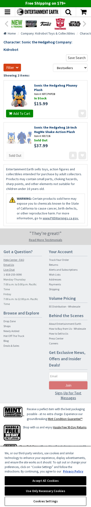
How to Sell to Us (58, 333)
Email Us (9, 264)
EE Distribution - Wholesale (64, 306)
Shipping (54, 289)
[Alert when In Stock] (73, 155)
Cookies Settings (45, 501)
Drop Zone (10, 321)
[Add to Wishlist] (82, 113)
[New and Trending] (17, 24)
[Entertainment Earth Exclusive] (31, 24)
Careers (53, 343)
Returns (53, 264)
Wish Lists (54, 274)
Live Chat (9, 269)
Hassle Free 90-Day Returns (69, 427)
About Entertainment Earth (65, 323)
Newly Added (11, 331)
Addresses (55, 279)
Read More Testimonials (45, 240)
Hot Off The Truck (14, 336)
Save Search (77, 58)
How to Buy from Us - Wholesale (67, 328)
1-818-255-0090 (13, 274)
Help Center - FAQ (14, 260)
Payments (55, 284)
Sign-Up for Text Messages (68, 395)
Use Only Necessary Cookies (45, 491)
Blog (6, 341)
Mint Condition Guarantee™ (65, 419)
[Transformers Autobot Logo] (60, 24)
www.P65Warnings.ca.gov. (61, 218)
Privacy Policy (73, 471)
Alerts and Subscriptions (63, 269)
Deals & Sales (11, 345)
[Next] (85, 23)
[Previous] (6, 23)
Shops (7, 326)
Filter (10, 67)
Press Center (56, 338)
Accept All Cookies (45, 481)
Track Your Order (59, 260)
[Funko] (46, 24)
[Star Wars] (75, 24)
